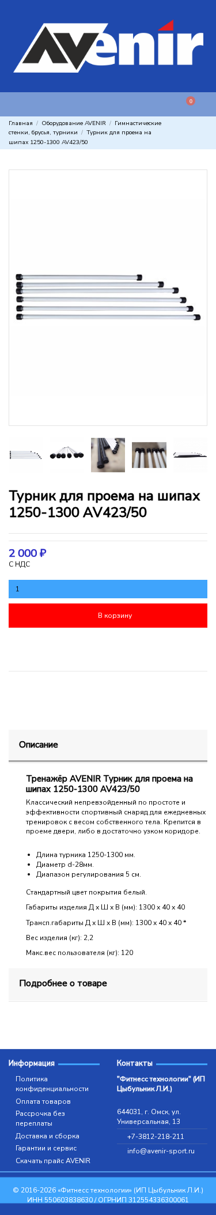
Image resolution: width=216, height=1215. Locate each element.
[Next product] (203, 133)
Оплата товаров (43, 1101)
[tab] (108, 746)
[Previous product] (193, 133)
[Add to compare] (158, 646)
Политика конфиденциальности (52, 1083)
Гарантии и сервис (46, 1148)
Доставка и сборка (47, 1136)
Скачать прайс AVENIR (53, 1160)
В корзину (115, 615)
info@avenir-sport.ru (161, 1151)
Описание (38, 744)
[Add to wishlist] (57, 646)
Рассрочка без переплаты (40, 1118)
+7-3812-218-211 (155, 1136)
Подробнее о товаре (63, 983)
